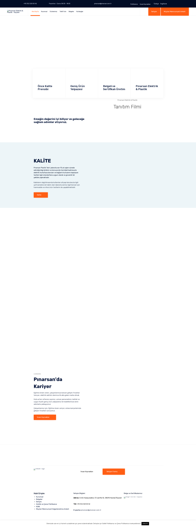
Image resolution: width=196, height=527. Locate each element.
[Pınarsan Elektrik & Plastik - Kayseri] (16, 11)
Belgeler (71, 11)
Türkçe (156, 4)
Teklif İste (63, 11)
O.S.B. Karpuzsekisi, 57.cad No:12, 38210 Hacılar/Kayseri (98, 498)
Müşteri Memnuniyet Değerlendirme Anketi (52, 509)
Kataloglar (79, 11)
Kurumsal (44, 11)
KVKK (38, 507)
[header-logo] (54, 468)
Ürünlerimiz (53, 11)
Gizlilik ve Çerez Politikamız (46, 504)
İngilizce (163, 4)
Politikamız (134, 4)
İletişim (39, 502)
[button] (154, 12)
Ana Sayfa (35, 11)
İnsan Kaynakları (145, 4)
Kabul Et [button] (145, 523)
